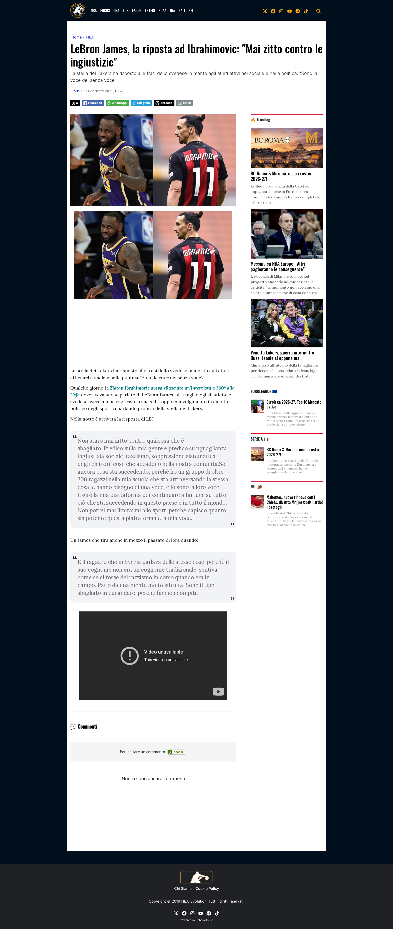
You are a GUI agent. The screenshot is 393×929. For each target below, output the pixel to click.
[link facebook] (273, 10)
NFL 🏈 (256, 486)
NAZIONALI (177, 10)
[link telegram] (298, 10)
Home (76, 37)
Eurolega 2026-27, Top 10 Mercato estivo (294, 404)
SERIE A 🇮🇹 (260, 439)
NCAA (162, 10)
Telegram (143, 103)
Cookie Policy (207, 888)
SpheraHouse (204, 920)
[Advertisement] (153, 335)
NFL (191, 10)
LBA (116, 10)
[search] (319, 10)
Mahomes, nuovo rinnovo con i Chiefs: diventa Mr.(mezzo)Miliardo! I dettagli (295, 502)
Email (187, 103)
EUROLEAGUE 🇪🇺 (264, 391)
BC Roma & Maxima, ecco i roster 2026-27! (293, 452)
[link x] (265, 10)
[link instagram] (281, 10)
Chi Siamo (183, 888)
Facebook (95, 103)
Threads (166, 103)
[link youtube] (289, 10)
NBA (94, 10)
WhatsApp (119, 103)
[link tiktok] (306, 10)
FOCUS (105, 10)
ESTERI (150, 10)
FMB (75, 91)
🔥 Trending (260, 119)
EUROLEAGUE (132, 10)
